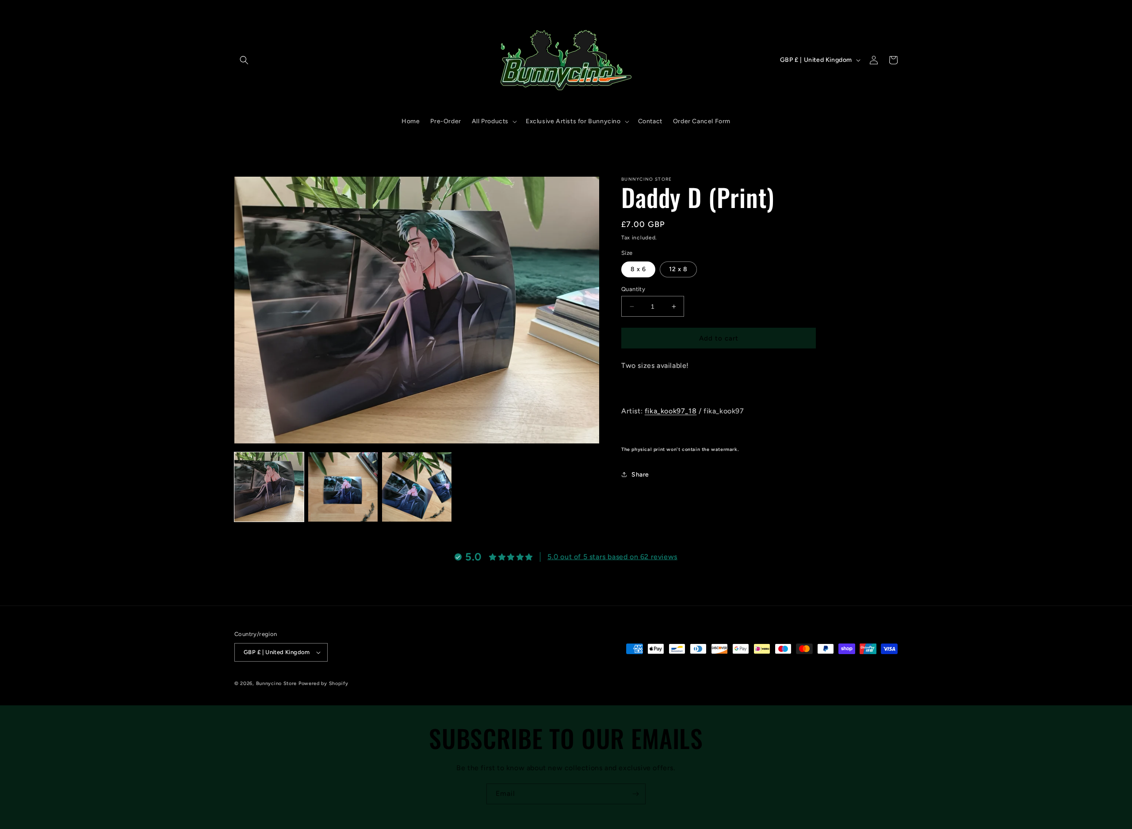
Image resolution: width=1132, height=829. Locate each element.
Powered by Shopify (323, 683)
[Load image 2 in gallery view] (343, 487)
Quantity (633, 289)
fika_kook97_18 (670, 410)
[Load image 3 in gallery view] (416, 487)
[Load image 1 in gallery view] (269, 487)
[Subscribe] (635, 794)
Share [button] (640, 474)
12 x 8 (678, 269)
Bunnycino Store (276, 683)
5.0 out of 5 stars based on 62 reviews (612, 557)
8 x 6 (638, 269)
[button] (244, 60)
